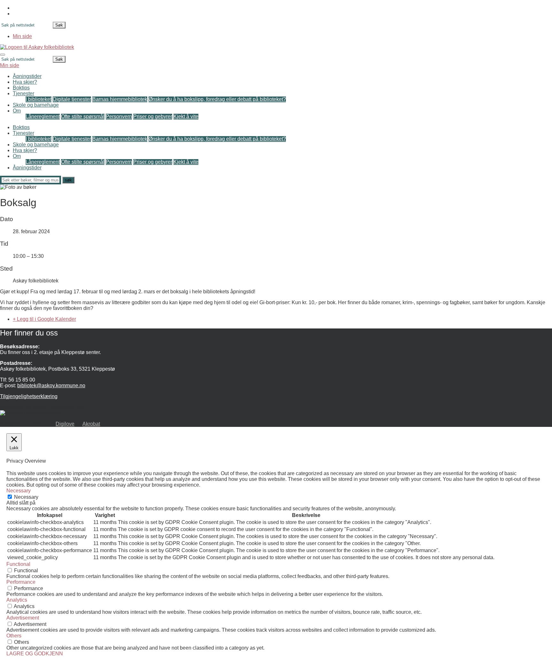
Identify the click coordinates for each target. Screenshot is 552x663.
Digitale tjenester (72, 99)
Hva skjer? (25, 82)
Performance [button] (20, 582)
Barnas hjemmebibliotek (119, 99)
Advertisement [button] (22, 618)
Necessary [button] (18, 490)
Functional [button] (18, 564)
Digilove (65, 424)
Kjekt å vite (185, 116)
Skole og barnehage (36, 105)
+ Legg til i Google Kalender (44, 319)
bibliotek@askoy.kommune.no (51, 385)
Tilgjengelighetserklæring (28, 396)
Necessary (26, 497)
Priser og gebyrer (152, 116)
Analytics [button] (16, 600)
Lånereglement (43, 116)
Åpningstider (27, 76)
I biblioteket (38, 99)
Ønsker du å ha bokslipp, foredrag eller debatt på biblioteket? (217, 99)
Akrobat (91, 424)
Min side (22, 36)
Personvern (119, 116)
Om (17, 110)
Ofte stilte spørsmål (82, 116)
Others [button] (13, 635)
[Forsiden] (37, 47)
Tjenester (23, 93)
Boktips (21, 87)
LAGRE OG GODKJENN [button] (34, 653)
